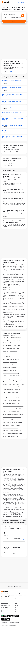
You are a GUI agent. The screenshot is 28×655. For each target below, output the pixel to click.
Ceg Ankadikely (6, 356)
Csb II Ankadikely (14, 351)
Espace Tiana (6, 337)
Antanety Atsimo (16, 345)
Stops (16, 607)
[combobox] (14, 14)
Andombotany (16, 348)
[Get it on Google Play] (5, 616)
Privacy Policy (11, 622)
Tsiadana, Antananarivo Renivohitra (11, 392)
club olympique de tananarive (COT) (11, 340)
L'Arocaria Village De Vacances (10, 362)
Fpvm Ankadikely (7, 345)
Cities (16, 609)
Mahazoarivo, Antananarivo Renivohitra (12, 430)
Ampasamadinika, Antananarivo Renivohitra (13, 386)
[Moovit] (5, 2)
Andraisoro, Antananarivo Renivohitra (11, 400)
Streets (16, 605)
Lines (16, 600)
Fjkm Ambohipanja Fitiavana (9, 353)
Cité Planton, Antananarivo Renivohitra (12, 395)
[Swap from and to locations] (22, 15)
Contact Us (17, 622)
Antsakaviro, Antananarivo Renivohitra (12, 403)
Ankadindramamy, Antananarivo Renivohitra (13, 384)
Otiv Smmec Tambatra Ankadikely (11, 373)
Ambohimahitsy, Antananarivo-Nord (11, 436)
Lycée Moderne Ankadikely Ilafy (10, 367)
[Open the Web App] (5, 619)
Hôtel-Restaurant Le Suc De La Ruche (12, 359)
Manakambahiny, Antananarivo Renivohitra (13, 419)
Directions (17, 611)
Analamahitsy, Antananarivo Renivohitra (12, 422)
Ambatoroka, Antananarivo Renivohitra (12, 417)
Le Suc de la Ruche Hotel (8, 364)
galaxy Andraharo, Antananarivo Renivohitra (13, 397)
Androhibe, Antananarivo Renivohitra (11, 389)
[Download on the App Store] (14, 616)
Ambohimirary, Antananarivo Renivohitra (12, 408)
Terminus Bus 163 (7, 342)
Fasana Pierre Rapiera (16, 337)
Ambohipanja (6, 351)
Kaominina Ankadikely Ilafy (9, 370)
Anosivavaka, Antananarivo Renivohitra (12, 425)
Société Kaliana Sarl (7, 348)
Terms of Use (4, 622)
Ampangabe (15, 342)
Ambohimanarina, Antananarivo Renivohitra (13, 406)
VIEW (20, 149)
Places (16, 603)
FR (3, 610)
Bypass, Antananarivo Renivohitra (11, 411)
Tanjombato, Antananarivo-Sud (10, 428)
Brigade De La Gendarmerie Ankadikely (12, 375)
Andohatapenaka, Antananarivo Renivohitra (13, 433)
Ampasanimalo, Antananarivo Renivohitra (12, 414)
